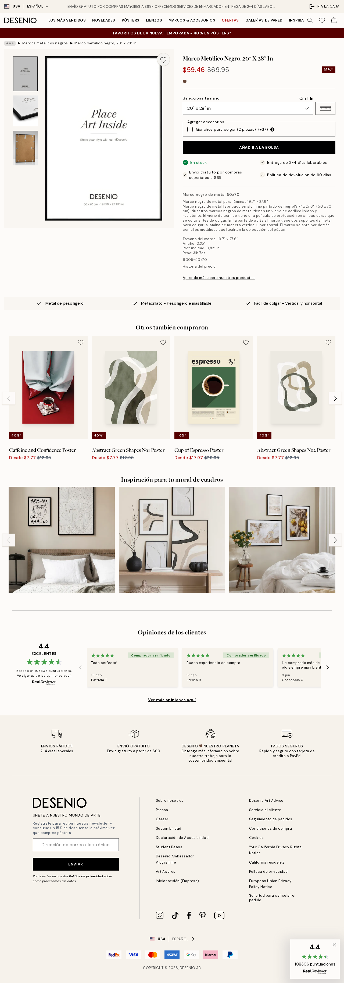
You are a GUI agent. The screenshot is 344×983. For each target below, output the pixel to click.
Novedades (103, 20)
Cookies (256, 837)
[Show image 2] (25, 110)
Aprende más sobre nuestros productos (219, 277)
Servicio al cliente (265, 810)
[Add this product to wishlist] (163, 59)
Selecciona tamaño (201, 98)
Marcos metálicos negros (45, 43)
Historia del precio (199, 266)
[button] (325, 108)
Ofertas (230, 20)
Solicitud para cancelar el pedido (272, 897)
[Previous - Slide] (8, 398)
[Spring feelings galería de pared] (282, 540)
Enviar (75, 864)
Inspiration (301, 20)
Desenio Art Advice (266, 800)
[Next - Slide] (335, 398)
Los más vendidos (67, 20)
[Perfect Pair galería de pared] (172, 540)
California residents (267, 862)
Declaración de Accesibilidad (182, 837)
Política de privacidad (86, 876)
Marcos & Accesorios (192, 20)
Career (162, 819)
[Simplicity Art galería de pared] (62, 540)
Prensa (162, 810)
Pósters (130, 20)
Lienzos (154, 20)
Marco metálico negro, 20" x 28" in (105, 43)
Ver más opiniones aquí (172, 699)
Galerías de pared (263, 20)
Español (35, 6)
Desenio (187, 968)
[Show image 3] (25, 148)
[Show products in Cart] (334, 20)
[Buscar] (310, 20)
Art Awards (165, 871)
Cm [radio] (302, 98)
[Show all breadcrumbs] (10, 43)
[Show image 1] (25, 73)
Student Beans (169, 847)
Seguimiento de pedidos (270, 819)
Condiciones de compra (270, 828)
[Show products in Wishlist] (322, 20)
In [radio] (311, 98)
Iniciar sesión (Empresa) (177, 881)
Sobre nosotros (170, 800)
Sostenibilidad (168, 828)
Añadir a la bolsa (259, 147)
